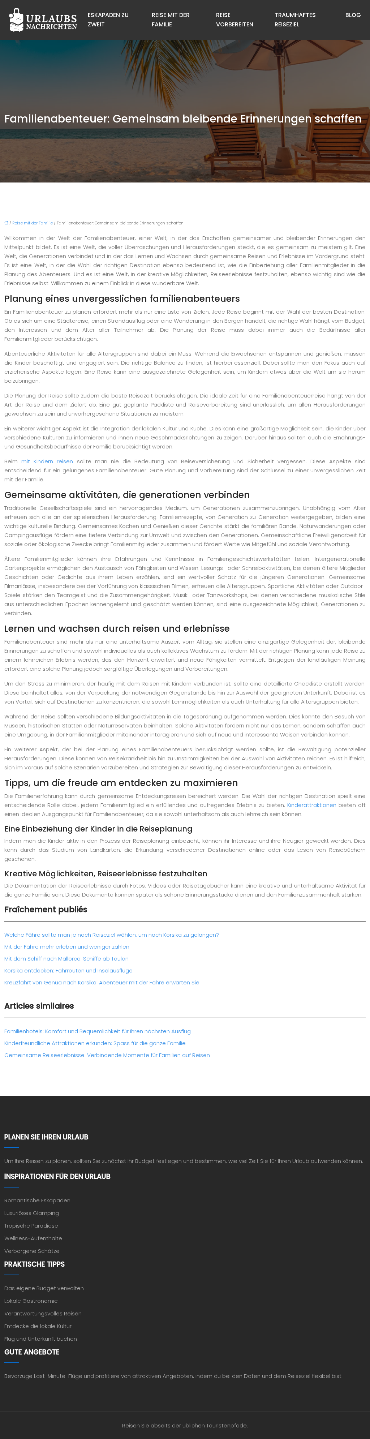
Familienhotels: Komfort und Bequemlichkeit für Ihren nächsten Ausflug (97, 1031)
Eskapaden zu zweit (108, 20)
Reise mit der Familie (171, 20)
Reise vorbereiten (234, 20)
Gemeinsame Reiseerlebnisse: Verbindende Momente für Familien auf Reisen (107, 1055)
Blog (353, 15)
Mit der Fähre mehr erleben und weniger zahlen (66, 946)
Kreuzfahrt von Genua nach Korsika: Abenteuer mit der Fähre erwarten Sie (101, 982)
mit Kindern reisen (47, 461)
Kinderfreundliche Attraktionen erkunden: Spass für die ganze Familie (95, 1043)
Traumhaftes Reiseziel (295, 20)
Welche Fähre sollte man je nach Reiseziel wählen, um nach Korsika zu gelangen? (111, 934)
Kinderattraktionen (311, 805)
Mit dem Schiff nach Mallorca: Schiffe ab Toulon (66, 958)
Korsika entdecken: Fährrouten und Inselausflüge (68, 970)
